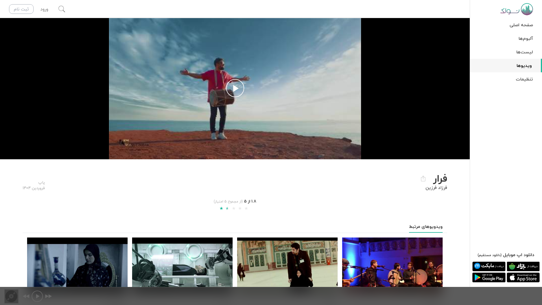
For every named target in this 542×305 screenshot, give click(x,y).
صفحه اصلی (521, 25)
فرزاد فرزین (436, 187)
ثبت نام (21, 9)
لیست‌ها (524, 52)
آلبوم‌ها (526, 38)
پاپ (41, 182)
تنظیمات (524, 79)
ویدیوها (524, 65)
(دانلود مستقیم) (490, 255)
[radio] (221, 208)
